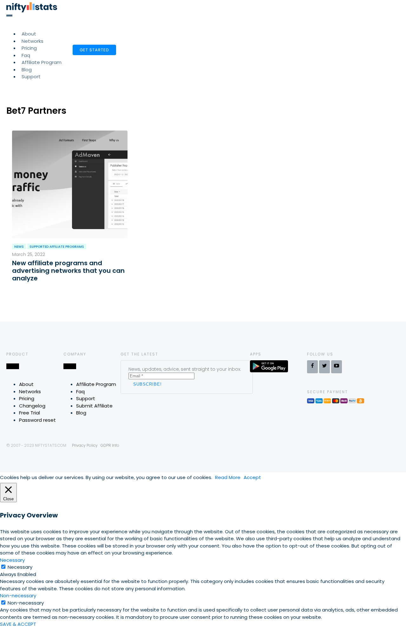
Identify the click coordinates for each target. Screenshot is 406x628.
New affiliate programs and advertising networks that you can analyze (68, 270)
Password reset (37, 420)
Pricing (26, 398)
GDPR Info (110, 445)
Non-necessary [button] (18, 595)
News (19, 246)
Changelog (32, 405)
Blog (81, 412)
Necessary (20, 567)
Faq (80, 391)
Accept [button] (252, 477)
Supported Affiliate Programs (56, 246)
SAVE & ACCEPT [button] (18, 624)
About (26, 384)
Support (31, 76)
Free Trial (29, 412)
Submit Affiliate (94, 405)
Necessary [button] (12, 560)
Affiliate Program (42, 62)
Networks (30, 391)
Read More (227, 477)
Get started (94, 50)
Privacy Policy (85, 445)
